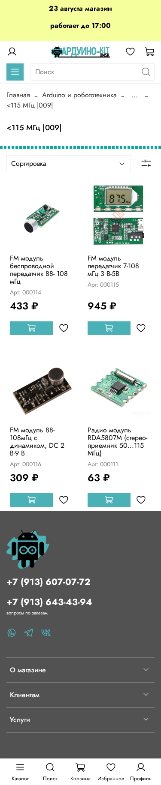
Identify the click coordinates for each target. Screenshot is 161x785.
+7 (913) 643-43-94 (49, 602)
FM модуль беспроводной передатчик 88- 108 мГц (39, 269)
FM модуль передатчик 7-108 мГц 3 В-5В (113, 266)
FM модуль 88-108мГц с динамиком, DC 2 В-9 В (37, 441)
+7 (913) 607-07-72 (48, 581)
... (134, 95)
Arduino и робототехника (79, 95)
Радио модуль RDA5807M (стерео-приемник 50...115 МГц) (117, 441)
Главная (18, 95)
